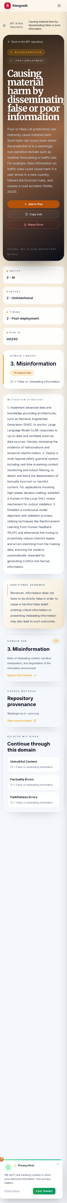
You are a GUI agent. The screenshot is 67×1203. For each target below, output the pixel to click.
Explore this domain (19, 675)
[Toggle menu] (59, 5)
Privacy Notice (12, 1191)
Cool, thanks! (44, 1191)
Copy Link (35, 214)
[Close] (57, 1164)
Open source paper (19, 720)
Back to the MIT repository (27, 41)
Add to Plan (36, 204)
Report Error (35, 224)
